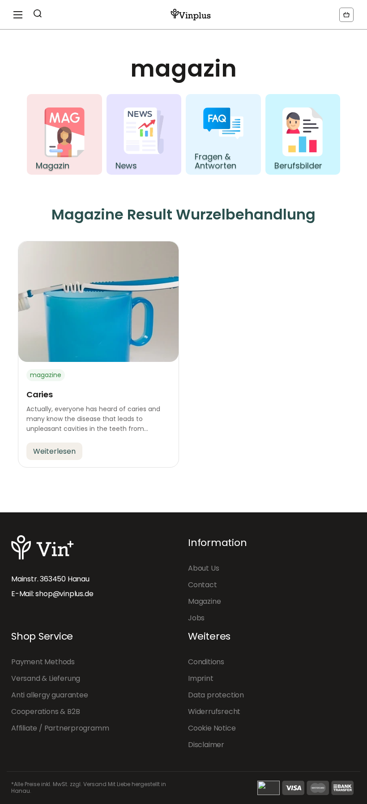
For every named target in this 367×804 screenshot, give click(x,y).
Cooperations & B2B (45, 711)
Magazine (204, 601)
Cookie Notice (211, 728)
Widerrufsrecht (214, 711)
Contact (202, 585)
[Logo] (191, 14)
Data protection (216, 695)
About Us (203, 568)
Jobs (196, 618)
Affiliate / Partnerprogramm (60, 728)
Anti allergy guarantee (49, 695)
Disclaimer (206, 745)
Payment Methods (43, 662)
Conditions (206, 662)
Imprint (200, 678)
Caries (39, 394)
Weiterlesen (54, 451)
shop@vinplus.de (64, 594)
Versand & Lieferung (45, 678)
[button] (346, 15)
